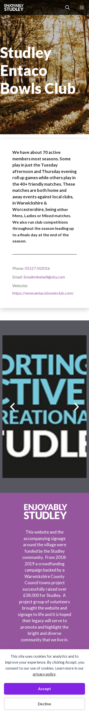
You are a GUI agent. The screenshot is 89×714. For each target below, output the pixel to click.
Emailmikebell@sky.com (44, 276)
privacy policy (44, 674)
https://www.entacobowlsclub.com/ (43, 293)
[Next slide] (76, 406)
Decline (44, 704)
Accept (44, 688)
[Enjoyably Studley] (13, 7)
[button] (67, 7)
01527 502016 (37, 268)
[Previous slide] (12, 406)
